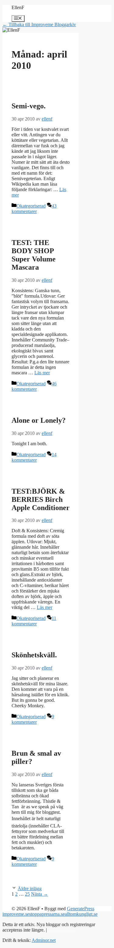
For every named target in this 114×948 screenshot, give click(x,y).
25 (27, 894)
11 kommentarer (34, 621)
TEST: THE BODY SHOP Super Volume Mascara (34, 255)
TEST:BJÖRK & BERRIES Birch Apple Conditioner (41, 499)
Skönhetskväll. (34, 655)
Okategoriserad (31, 205)
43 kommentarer (34, 208)
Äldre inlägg (30, 888)
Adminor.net (44, 940)
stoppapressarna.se (47, 914)
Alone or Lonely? (39, 420)
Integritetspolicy (63, 929)
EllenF (18, 7)
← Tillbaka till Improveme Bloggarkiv (39, 24)
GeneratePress (80, 908)
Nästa (39, 894)
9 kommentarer (33, 719)
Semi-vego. (29, 106)
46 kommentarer (34, 386)
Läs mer (42, 372)
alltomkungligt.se (81, 914)
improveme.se (15, 914)
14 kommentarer (34, 457)
